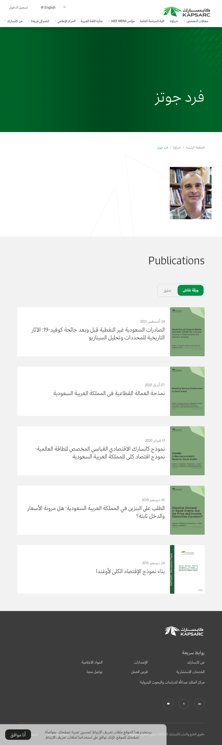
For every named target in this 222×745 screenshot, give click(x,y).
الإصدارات (141, 662)
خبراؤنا (174, 21)
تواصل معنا (95, 671)
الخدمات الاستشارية (190, 671)
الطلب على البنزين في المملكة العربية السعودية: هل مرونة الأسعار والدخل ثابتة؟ (96, 512)
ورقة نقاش (190, 290)
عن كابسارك (196, 662)
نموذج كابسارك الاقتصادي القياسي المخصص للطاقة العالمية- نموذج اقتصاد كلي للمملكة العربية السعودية (100, 452)
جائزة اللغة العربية (92, 21)
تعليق (167, 290)
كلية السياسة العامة (152, 21)
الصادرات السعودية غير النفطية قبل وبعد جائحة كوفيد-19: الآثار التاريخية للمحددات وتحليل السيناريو (98, 333)
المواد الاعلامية (92, 662)
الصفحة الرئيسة (195, 147)
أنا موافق (18, 734)
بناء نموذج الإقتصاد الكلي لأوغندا (130, 571)
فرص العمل (139, 671)
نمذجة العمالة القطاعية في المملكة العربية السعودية (109, 393)
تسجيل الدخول (18, 7)
